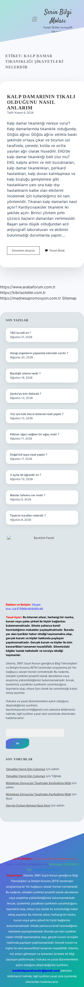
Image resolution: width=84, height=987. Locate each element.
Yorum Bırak (57, 250)
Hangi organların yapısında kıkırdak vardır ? (39, 353)
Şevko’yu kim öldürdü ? (25, 393)
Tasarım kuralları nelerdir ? (28, 515)
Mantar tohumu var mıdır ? (27, 495)
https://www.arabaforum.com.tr (28, 287)
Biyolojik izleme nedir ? (25, 373)
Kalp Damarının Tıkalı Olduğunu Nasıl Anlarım (41, 102)
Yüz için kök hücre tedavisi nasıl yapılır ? (36, 414)
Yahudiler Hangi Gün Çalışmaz (25, 769)
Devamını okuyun (26, 251)
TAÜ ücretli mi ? (20, 333)
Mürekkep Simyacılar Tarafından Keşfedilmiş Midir (38, 783)
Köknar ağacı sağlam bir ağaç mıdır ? (34, 434)
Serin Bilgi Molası (58, 17)
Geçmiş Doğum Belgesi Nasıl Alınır (28, 805)
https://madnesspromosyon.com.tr (30, 298)
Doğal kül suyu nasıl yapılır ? (28, 454)
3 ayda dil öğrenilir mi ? (25, 475)
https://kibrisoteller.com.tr (23, 292)
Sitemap (69, 298)
